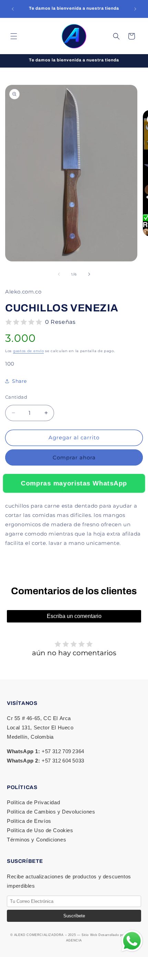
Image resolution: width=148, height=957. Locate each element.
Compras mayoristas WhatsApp (74, 483)
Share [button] (19, 381)
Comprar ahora (74, 457)
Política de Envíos (29, 821)
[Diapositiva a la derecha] (89, 274)
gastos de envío (28, 351)
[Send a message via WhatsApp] (132, 941)
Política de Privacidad (33, 802)
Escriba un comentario (74, 616)
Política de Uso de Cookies (40, 830)
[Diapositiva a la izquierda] (58, 274)
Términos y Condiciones (36, 840)
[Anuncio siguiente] (135, 9)
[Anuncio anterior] (12, 9)
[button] (13, 36)
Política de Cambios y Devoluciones (51, 812)
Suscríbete (74, 915)
